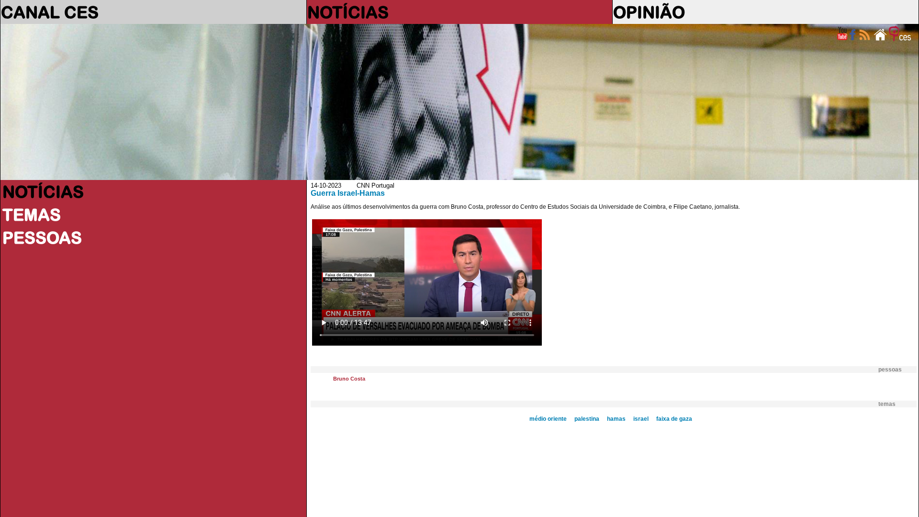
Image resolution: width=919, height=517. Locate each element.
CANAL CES (50, 12)
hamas (616, 419)
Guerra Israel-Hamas (348, 193)
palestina (586, 419)
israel (641, 419)
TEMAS (31, 214)
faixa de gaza (674, 419)
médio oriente (548, 419)
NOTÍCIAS (348, 12)
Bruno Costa (349, 379)
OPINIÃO (649, 12)
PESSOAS (42, 237)
